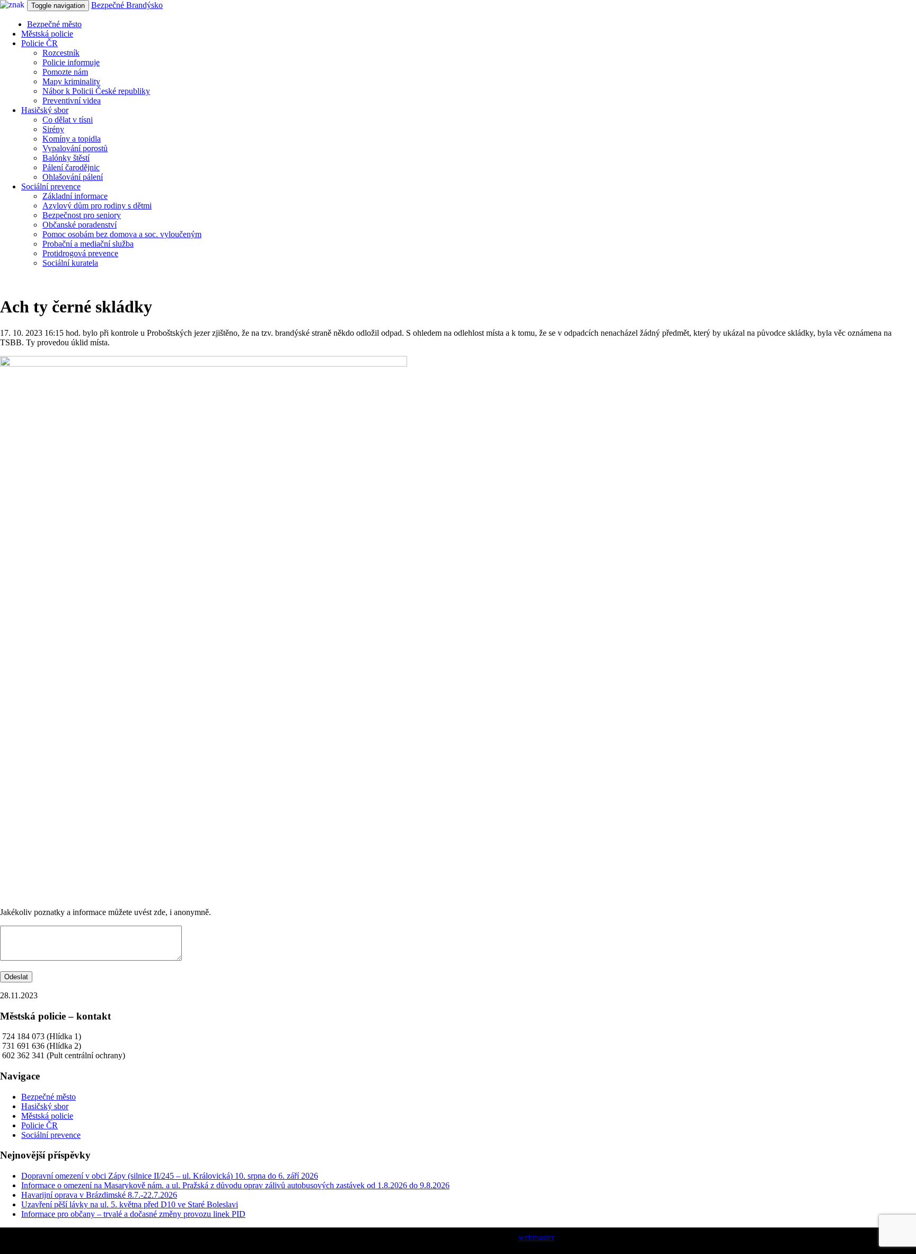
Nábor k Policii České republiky (96, 90)
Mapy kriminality (71, 81)
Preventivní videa (71, 100)
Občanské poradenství (79, 224)
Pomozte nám (65, 71)
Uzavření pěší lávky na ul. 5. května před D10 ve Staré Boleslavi (129, 1204)
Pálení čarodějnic (71, 167)
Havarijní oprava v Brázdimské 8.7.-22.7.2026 (99, 1194)
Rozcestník (61, 52)
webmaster (536, 1237)
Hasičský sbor (44, 110)
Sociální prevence (51, 186)
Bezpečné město (54, 24)
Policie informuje (71, 62)
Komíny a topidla (71, 138)
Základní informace (75, 196)
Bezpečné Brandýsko (127, 5)
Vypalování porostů (75, 148)
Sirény (53, 129)
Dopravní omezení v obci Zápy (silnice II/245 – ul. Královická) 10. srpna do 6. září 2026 (169, 1175)
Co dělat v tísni (67, 119)
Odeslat (16, 977)
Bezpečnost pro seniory (81, 215)
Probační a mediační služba (88, 243)
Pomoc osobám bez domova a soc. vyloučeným (121, 234)
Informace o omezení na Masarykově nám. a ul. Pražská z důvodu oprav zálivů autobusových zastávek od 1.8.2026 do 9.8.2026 (235, 1185)
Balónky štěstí (66, 157)
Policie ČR (39, 43)
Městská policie (47, 33)
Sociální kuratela (70, 262)
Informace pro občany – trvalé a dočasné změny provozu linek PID (133, 1213)
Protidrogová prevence (80, 253)
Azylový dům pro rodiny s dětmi (97, 205)
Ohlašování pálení (72, 176)
